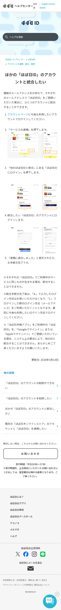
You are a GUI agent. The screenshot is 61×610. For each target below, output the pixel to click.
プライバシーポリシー (13, 584)
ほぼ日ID (31, 59)
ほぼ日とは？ (17, 496)
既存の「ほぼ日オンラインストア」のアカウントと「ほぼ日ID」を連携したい (29, 426)
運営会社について (42, 584)
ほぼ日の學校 (17, 509)
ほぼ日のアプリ (18, 503)
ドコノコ (14, 523)
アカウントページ (17, 114)
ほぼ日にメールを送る (30, 562)
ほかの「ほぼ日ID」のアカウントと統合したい (29, 411)
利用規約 (28, 584)
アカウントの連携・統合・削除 (21, 63)
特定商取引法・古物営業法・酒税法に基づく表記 (24, 580)
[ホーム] (18, 6)
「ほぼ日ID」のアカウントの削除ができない (29, 385)
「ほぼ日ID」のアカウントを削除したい (28, 398)
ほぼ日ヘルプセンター (15, 59)
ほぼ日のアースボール (21, 516)
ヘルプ (13, 536)
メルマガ (14, 529)
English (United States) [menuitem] (47, 5)
